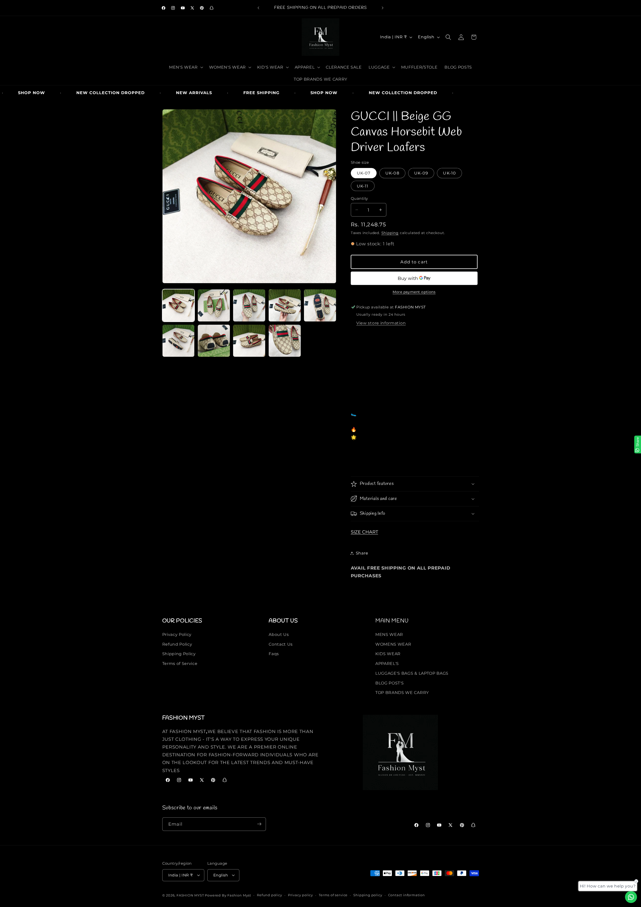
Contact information (406, 895)
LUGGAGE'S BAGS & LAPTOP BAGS (411, 673)
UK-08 (392, 172)
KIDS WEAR (388, 653)
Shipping (390, 233)
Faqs (274, 653)
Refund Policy (177, 643)
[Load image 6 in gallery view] (178, 340)
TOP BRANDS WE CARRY (402, 692)
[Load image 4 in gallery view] (284, 305)
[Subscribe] (259, 824)
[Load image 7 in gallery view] (214, 340)
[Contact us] (631, 897)
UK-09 (421, 172)
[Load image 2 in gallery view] (214, 305)
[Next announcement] (382, 8)
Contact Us (281, 643)
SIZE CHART (364, 532)
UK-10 (449, 172)
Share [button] (362, 553)
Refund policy (269, 895)
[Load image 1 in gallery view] (178, 305)
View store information (381, 322)
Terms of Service (180, 663)
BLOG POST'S (389, 682)
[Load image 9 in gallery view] (284, 340)
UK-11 (363, 185)
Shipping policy (367, 895)
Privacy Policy (177, 634)
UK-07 (364, 172)
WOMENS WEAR (393, 643)
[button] (186, 67)
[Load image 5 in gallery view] (320, 305)
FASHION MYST (191, 895)
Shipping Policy (179, 653)
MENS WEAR (389, 634)
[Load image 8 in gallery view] (249, 340)
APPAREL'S (387, 663)
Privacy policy (300, 895)
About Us (279, 634)
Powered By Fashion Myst (228, 895)
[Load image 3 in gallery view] (249, 305)
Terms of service (333, 895)
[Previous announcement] (258, 8)
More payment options (414, 292)
